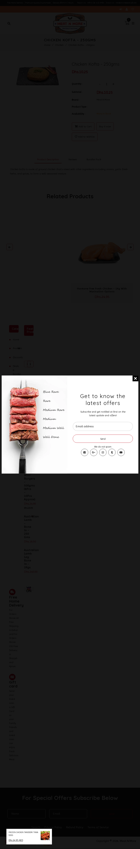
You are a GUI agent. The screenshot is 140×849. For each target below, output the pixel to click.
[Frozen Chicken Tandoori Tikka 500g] (45, 836)
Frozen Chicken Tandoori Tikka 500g (23, 834)
